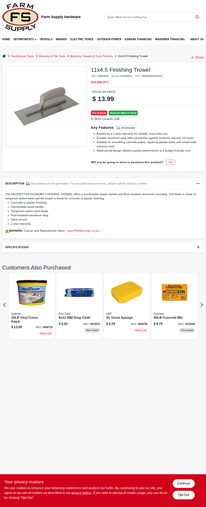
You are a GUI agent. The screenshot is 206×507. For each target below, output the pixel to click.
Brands (61, 39)
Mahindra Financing (170, 39)
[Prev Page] (4, 305)
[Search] (197, 16)
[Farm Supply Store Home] (20, 17)
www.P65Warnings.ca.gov (83, 230)
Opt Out (183, 495)
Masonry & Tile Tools (52, 56)
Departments (24, 39)
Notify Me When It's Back (123, 113)
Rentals (46, 39)
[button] (103, 183)
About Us (197, 39)
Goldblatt (99, 82)
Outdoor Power (109, 39)
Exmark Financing (138, 39)
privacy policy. (81, 493)
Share (199, 57)
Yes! (170, 162)
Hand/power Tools (22, 56)
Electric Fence (82, 39)
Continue (183, 483)
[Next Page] (202, 305)
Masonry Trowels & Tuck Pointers (91, 56)
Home (6, 39)
